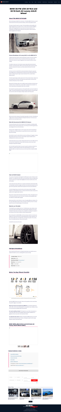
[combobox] (12, 377)
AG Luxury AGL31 (21, 260)
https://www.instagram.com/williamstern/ (25, 363)
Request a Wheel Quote (14, 361)
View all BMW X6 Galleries (14, 354)
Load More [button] (30, 401)
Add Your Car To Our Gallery (23, 370)
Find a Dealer (13, 359)
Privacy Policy (35, 410)
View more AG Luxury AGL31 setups (16, 356)
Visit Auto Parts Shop (14, 357)
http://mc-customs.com (19, 365)
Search (34, 380)
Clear (37, 382)
